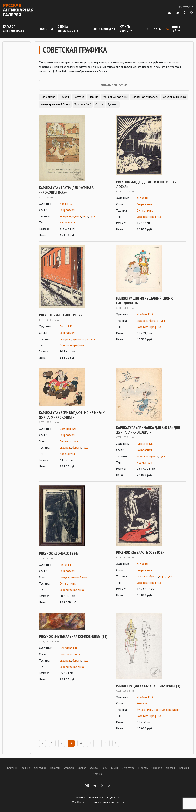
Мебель (143, 768)
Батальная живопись (145, 97)
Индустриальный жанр (55, 104)
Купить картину (126, 28)
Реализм (142, 703)
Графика (25, 768)
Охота (99, 104)
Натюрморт (48, 97)
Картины (12, 768)
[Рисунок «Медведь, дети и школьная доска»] (151, 145)
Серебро (156, 768)
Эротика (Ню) (82, 104)
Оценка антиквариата (67, 28)
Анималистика (69, 441)
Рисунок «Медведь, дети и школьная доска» (146, 184)
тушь (92, 216)
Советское (40, 768)
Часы (104, 768)
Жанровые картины (115, 97)
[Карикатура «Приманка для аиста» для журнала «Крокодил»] (151, 394)
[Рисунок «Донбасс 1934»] (73, 515)
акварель (65, 216)
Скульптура (128, 768)
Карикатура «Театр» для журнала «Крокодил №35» (66, 190)
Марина (93, 97)
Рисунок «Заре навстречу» (60, 315)
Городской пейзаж (174, 97)
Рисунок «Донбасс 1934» (59, 553)
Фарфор (69, 768)
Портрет (79, 97)
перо (85, 216)
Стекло (94, 768)
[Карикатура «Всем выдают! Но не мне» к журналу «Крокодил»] (73, 387)
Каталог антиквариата (13, 28)
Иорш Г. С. (66, 203)
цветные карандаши (167, 709)
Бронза (82, 768)
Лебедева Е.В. (68, 648)
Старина (98, 773)
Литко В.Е (143, 198)
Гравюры (184, 768)
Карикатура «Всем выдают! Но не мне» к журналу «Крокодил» (72, 415)
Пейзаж (64, 97)
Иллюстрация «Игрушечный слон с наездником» (144, 300)
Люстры (170, 768)
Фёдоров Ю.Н (68, 428)
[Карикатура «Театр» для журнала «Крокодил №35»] (73, 148)
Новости (46, 29)
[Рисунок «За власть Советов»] (151, 515)
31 (105, 743)
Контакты (154, 29)
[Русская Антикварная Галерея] (18, 10)
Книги (114, 768)
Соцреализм (67, 210)
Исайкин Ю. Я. (145, 314)
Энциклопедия (104, 29)
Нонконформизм (70, 654)
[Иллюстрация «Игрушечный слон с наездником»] (151, 268)
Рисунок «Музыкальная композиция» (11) (73, 636)
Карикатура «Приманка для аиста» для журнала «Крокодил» (148, 429)
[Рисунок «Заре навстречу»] (73, 276)
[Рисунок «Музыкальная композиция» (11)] (73, 621)
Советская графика (149, 216)
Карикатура (67, 222)
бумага (76, 216)
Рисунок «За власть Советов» (140, 552)
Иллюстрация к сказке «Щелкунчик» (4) (148, 686)
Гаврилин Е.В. (145, 443)
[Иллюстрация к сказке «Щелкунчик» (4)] (151, 646)
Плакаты (55, 768)
